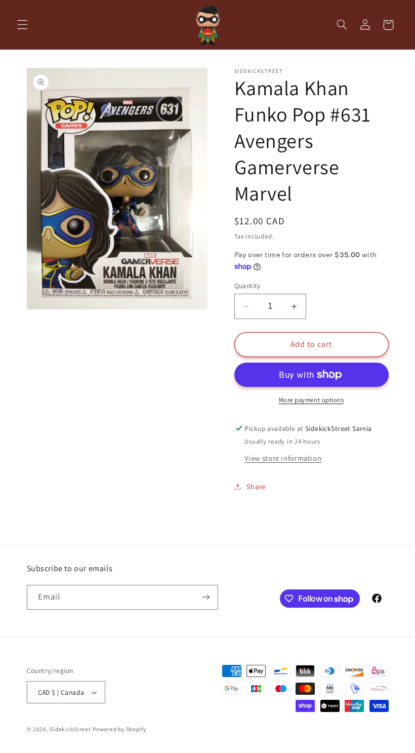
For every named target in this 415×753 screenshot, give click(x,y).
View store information (282, 458)
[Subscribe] (205, 597)
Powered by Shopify (119, 729)
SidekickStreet (70, 729)
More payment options (311, 399)
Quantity (247, 285)
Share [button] (256, 486)
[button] (22, 24)
